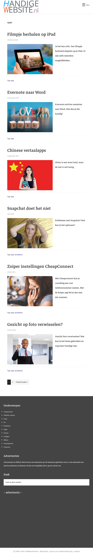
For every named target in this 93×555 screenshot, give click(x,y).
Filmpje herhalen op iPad (31, 34)
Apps (5, 429)
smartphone (19, 255)
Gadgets (7, 436)
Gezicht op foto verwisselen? (35, 324)
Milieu (6, 440)
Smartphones (8, 443)
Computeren (8, 411)
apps (12, 80)
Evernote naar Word (26, 92)
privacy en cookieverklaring (61, 551)
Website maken (9, 415)
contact (77, 551)
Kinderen (7, 426)
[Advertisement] (21, 521)
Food (5, 419)
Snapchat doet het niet (29, 208)
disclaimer (44, 551)
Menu (87, 5)
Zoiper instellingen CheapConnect (40, 266)
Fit (5, 422)
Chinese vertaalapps (26, 150)
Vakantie (7, 447)
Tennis (6, 433)
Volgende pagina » (22, 383)
